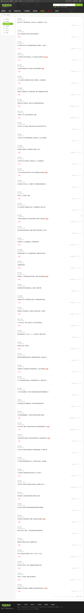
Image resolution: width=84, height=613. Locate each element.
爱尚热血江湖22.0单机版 (23, 345)
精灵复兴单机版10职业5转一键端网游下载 (27, 542)
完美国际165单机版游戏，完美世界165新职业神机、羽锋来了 (31, 311)
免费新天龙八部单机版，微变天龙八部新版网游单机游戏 (30, 103)
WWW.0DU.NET (6, 1)
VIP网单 (25, 604)
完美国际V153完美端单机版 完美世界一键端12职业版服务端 (32, 276)
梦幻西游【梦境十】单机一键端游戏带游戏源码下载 (29, 565)
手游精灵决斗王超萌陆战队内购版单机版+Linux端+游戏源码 (32, 368)
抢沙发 (7, 28)
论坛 (10, 11)
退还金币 (32, 604)
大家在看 (16, 1)
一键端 (62, 7)
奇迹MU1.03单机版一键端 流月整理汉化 (26, 576)
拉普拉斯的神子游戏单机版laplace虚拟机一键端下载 (29, 288)
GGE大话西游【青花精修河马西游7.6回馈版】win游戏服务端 (31, 80)
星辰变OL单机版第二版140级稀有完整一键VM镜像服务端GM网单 (32, 91)
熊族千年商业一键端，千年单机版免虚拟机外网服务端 (30, 530)
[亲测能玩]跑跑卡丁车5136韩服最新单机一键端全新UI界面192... (32, 253)
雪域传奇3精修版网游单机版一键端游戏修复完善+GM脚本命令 (31, 357)
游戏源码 (65, 7)
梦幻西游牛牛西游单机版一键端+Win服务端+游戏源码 (31, 519)
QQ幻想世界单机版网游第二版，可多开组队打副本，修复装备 (31, 461)
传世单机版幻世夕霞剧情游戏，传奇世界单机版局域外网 (30, 403)
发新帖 (7, 32)
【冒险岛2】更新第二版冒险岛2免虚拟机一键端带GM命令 (30, 484)
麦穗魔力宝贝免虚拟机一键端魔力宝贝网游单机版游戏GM (32, 588)
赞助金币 (43, 11)
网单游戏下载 (17, 11)
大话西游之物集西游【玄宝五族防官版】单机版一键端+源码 (32, 218)
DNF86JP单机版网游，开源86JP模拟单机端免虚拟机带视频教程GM (32, 391)
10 (69, 596)
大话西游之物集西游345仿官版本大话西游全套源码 (30, 68)
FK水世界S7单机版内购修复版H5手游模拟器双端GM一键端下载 (32, 449)
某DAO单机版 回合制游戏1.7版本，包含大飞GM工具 (29, 553)
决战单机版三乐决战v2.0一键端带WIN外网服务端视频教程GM (31, 184)
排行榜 (56, 11)
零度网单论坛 (1, 15)
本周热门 (20, 1)
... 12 (72, 596)
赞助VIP (50, 11)
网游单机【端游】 (22, 20)
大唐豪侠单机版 (21, 264)
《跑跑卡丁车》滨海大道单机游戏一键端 (26, 114)
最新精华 (7, 21)
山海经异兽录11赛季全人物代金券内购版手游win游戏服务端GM (33, 438)
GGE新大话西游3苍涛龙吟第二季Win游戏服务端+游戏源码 (32, 172)
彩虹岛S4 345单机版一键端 (23, 195)
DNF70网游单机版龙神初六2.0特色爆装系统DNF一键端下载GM (32, 380)
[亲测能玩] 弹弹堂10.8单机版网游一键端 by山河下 (28, 149)
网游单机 (58, 7)
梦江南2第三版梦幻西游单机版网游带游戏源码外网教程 (30, 507)
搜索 (55, 4)
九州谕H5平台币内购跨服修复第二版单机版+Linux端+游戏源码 (32, 137)
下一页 (80, 596)
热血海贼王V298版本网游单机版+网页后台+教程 (28, 495)
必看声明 (46, 604)
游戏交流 (35, 11)
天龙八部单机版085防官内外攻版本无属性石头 (28, 33)
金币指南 (39, 604)
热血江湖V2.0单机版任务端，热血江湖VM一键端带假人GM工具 (32, 22)
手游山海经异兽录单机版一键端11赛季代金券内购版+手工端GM (32, 230)
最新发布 (11, 1)
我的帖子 (7, 30)
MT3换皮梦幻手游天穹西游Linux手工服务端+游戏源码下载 (32, 57)
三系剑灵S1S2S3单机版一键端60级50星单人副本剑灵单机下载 (31, 126)
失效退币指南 (75, 1)
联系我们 (53, 604)
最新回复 (8, 14)
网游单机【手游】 (22, 228)
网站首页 (3, 11)
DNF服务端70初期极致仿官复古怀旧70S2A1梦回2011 (29, 472)
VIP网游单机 (27, 11)
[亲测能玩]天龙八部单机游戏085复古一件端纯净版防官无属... (31, 299)
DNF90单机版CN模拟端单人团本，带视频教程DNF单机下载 (31, 207)
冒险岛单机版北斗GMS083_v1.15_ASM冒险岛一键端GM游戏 (31, 334)
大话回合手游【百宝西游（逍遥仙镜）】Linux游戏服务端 (30, 160)
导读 (4, 14)
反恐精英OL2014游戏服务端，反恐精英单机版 (28, 241)
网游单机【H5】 (22, 135)
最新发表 (7, 26)
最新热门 (7, 19)
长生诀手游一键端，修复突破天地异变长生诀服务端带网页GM (33, 426)
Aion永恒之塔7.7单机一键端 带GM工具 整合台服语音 (29, 322)
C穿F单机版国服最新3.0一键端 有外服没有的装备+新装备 (30, 415)
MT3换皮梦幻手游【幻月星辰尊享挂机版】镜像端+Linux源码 (31, 45)
